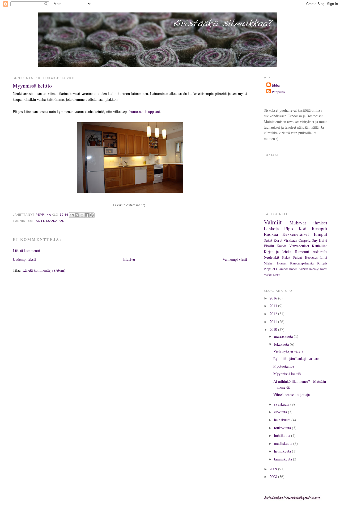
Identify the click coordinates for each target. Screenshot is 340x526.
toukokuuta (283, 427)
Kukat (286, 257)
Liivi (323, 257)
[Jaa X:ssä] (81, 215)
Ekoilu (269, 245)
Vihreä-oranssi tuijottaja (291, 394)
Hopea (293, 268)
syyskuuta (282, 404)
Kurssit (303, 268)
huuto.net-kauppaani (144, 111)
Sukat (268, 240)
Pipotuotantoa (283, 366)
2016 (274, 298)
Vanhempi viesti (235, 259)
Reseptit (319, 228)
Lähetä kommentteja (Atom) (44, 270)
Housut (282, 263)
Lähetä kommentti (26, 250)
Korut (278, 240)
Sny (315, 240)
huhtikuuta (282, 435)
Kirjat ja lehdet (277, 251)
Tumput (320, 234)
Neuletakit (271, 257)
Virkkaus (290, 240)
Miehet (269, 263)
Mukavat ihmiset (308, 223)
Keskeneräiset (295, 234)
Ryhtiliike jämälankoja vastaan (296, 358)
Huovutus (311, 257)
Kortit (323, 269)
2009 (274, 468)
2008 (274, 476)
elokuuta (281, 411)
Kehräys (314, 269)
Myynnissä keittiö (287, 373)
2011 (274, 321)
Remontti (302, 251)
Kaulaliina (319, 245)
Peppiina (278, 91)
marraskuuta (284, 336)
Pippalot (269, 268)
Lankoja (271, 228)
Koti (40, 220)
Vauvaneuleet (299, 245)
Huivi (323, 240)
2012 (274, 313)
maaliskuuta (283, 443)
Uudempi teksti (24, 259)
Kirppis (322, 263)
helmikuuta (283, 451)
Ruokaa (271, 234)
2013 (274, 305)
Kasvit (281, 245)
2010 (274, 329)
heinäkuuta (282, 419)
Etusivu (129, 259)
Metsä (276, 275)
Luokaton (55, 220)
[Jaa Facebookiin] (87, 215)
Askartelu (320, 251)
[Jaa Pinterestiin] (92, 215)
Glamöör (282, 268)
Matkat (268, 275)
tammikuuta (283, 459)
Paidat (297, 257)
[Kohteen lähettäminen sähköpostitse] (71, 215)
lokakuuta (282, 344)
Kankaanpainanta (302, 263)
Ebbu (276, 85)
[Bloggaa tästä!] (76, 215)
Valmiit (273, 222)
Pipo (288, 228)
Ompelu (305, 240)
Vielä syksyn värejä (288, 351)
